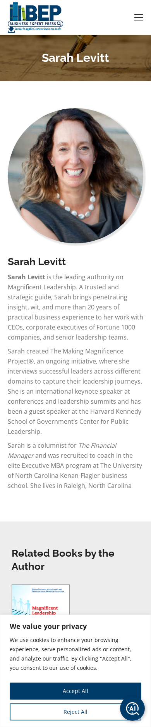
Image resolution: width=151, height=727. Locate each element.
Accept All (75, 691)
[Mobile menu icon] (138, 17)
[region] (75, 671)
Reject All (75, 711)
